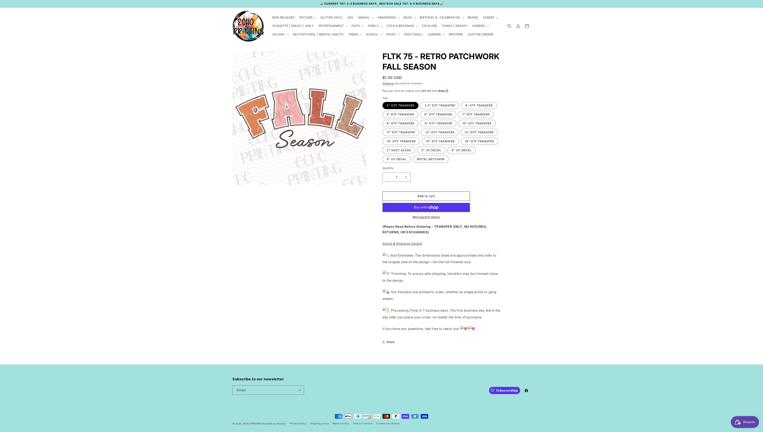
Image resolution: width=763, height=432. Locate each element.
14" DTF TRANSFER (401, 141)
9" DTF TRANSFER (438, 123)
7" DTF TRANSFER (476, 114)
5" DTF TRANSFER (400, 114)
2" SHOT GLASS (399, 150)
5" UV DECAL (397, 159)
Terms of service (362, 423)
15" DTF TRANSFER (440, 141)
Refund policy (341, 423)
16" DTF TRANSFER (479, 141)
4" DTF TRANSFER (479, 105)
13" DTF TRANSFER (479, 132)
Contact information (388, 423)
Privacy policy (298, 423)
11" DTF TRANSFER (401, 132)
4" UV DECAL (461, 150)
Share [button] (390, 342)
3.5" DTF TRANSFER (440, 105)
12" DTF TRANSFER (439, 132)
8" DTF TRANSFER (400, 123)
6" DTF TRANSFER (438, 114)
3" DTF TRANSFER (400, 105)
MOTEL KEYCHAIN (430, 159)
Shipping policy (319, 423)
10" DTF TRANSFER (476, 123)
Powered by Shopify (274, 423)
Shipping (387, 83)
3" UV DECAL (431, 150)
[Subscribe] (299, 390)
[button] (307, 17)
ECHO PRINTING (252, 423)
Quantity (387, 168)
